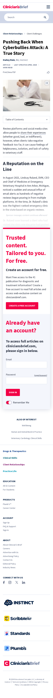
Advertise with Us (10, 552)
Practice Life (9, 471)
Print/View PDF (9, 72)
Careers (6, 548)
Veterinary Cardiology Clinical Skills (26, 438)
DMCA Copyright (35, 682)
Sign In (6, 530)
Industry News (9, 567)
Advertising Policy (11, 556)
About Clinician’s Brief (12, 544)
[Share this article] (48, 72)
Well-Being (26, 425)
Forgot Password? (40, 375)
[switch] (9, 402)
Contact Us (8, 560)
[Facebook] (4, 582)
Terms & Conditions (19, 682)
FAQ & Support (9, 526)
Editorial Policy (9, 563)
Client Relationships (14, 464)
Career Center (9, 508)
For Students (8, 489)
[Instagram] (9, 582)
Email (9, 359)
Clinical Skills (10, 457)
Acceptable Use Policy (29, 685)
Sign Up (6, 522)
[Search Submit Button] (45, 17)
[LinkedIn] (23, 582)
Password (10, 374)
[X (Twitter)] (16, 582)
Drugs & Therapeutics (14, 451)
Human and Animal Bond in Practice (26, 432)
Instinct (7, 682)
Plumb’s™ (7, 504)
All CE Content (9, 485)
